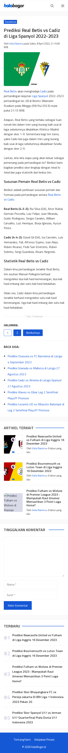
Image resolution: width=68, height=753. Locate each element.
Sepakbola (10, 22)
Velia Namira (16, 43)
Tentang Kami (22, 739)
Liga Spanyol (40, 96)
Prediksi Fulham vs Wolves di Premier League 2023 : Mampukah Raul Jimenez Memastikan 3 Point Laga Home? (44, 497)
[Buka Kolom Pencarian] (52, 5)
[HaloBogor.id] (14, 6)
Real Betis (10, 91)
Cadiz (43, 91)
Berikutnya (33, 332)
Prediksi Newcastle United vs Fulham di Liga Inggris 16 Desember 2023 (45, 440)
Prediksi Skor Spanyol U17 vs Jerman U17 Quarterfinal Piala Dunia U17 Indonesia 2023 (36, 717)
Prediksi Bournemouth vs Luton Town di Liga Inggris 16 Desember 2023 (44, 467)
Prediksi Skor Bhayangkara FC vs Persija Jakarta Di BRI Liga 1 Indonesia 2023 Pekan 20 (37, 697)
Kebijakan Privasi (44, 739)
